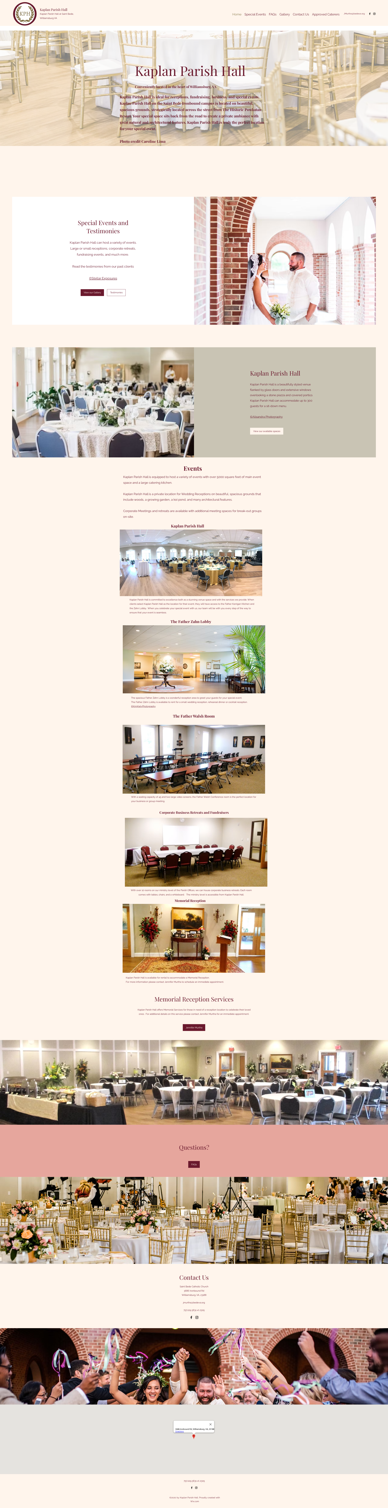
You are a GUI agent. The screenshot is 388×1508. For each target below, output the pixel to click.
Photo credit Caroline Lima (143, 141)
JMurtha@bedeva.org (354, 13)
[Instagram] (374, 13)
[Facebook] (369, 13)
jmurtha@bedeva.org (194, 1302)
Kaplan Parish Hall (53, 9)
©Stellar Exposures (103, 278)
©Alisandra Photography (266, 416)
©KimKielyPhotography (143, 706)
